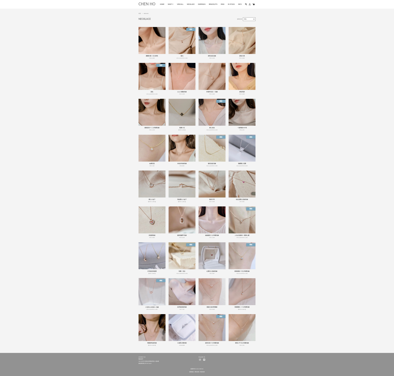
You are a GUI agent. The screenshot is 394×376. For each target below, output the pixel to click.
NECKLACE (191, 4)
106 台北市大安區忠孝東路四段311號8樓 (149, 361)
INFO (240, 4)
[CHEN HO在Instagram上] (200, 360)
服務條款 (191, 372)
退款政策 (202, 372)
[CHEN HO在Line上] (204, 360)
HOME (162, 4)
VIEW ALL (180, 4)
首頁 (140, 13)
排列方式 (239, 19)
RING (222, 4)
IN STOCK (231, 4)
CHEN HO (147, 4)
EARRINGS (201, 4)
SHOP (170, 4)
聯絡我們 (141, 359)
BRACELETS (213, 4)
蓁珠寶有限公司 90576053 (145, 363)
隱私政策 (197, 372)
